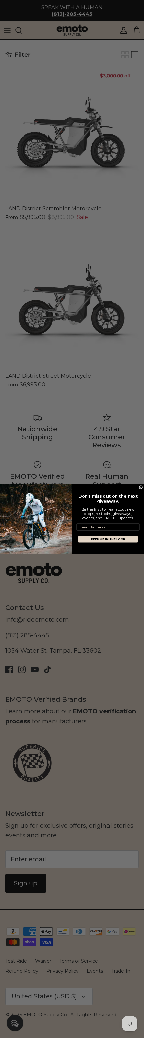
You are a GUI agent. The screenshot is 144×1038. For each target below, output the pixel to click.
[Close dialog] (140, 487)
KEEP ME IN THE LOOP (108, 539)
